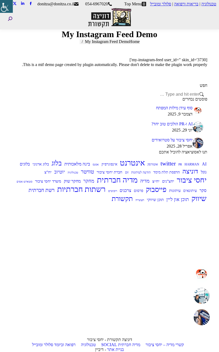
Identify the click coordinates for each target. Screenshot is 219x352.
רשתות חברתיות (81, 189)
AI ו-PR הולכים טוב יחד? (172, 124)
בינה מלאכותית (77, 164)
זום (126, 172)
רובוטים (112, 190)
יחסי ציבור (191, 180)
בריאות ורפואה (186, 4)
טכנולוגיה (208, 4)
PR (180, 164)
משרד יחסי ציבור (48, 181)
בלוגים (25, 164)
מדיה (145, 181)
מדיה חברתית (117, 180)
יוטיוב (59, 172)
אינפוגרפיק (109, 164)
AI (204, 164)
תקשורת (122, 198)
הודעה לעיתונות (141, 172)
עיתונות (175, 190)
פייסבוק (156, 189)
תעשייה (139, 200)
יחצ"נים (168, 181)
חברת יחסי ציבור (109, 172)
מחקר (88, 181)
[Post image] (198, 111)
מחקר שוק (72, 181)
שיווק (198, 198)
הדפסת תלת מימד (166, 172)
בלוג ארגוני (41, 164)
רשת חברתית (41, 190)
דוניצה (190, 171)
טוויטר (87, 172)
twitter (168, 163)
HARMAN (192, 164)
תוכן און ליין (177, 199)
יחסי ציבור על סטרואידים (172, 140)
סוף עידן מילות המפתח (174, 108)
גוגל (203, 172)
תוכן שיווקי (155, 200)
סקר (203, 190)
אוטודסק (152, 164)
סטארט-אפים (24, 181)
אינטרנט (132, 162)
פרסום (138, 191)
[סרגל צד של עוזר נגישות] (6, 6)
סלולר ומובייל (160, 4)
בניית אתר (115, 349)
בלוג (57, 163)
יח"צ (48, 172)
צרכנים (125, 190)
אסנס (96, 164)
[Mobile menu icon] (211, 19)
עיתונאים (190, 191)
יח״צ (155, 181)
